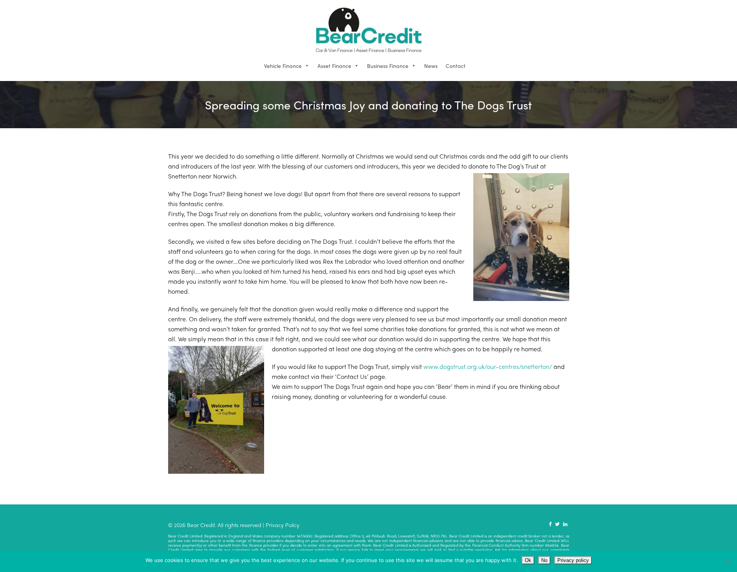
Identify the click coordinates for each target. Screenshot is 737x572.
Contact (456, 65)
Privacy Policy (282, 525)
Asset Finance (334, 65)
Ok (528, 560)
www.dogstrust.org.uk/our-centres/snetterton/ (487, 366)
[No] (727, 561)
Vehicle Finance (283, 65)
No (544, 560)
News (431, 65)
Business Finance (387, 65)
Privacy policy (573, 560)
